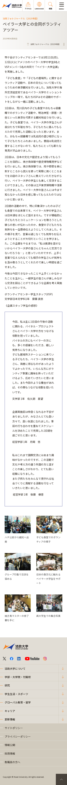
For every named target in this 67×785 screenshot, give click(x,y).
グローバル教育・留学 (18, 702)
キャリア (10, 711)
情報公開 (10, 745)
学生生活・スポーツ (16, 694)
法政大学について (15, 668)
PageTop (61, 779)
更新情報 (10, 719)
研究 (7, 685)
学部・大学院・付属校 (18, 677)
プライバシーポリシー (18, 736)
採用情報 (10, 753)
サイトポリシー (14, 728)
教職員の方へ (12, 762)
